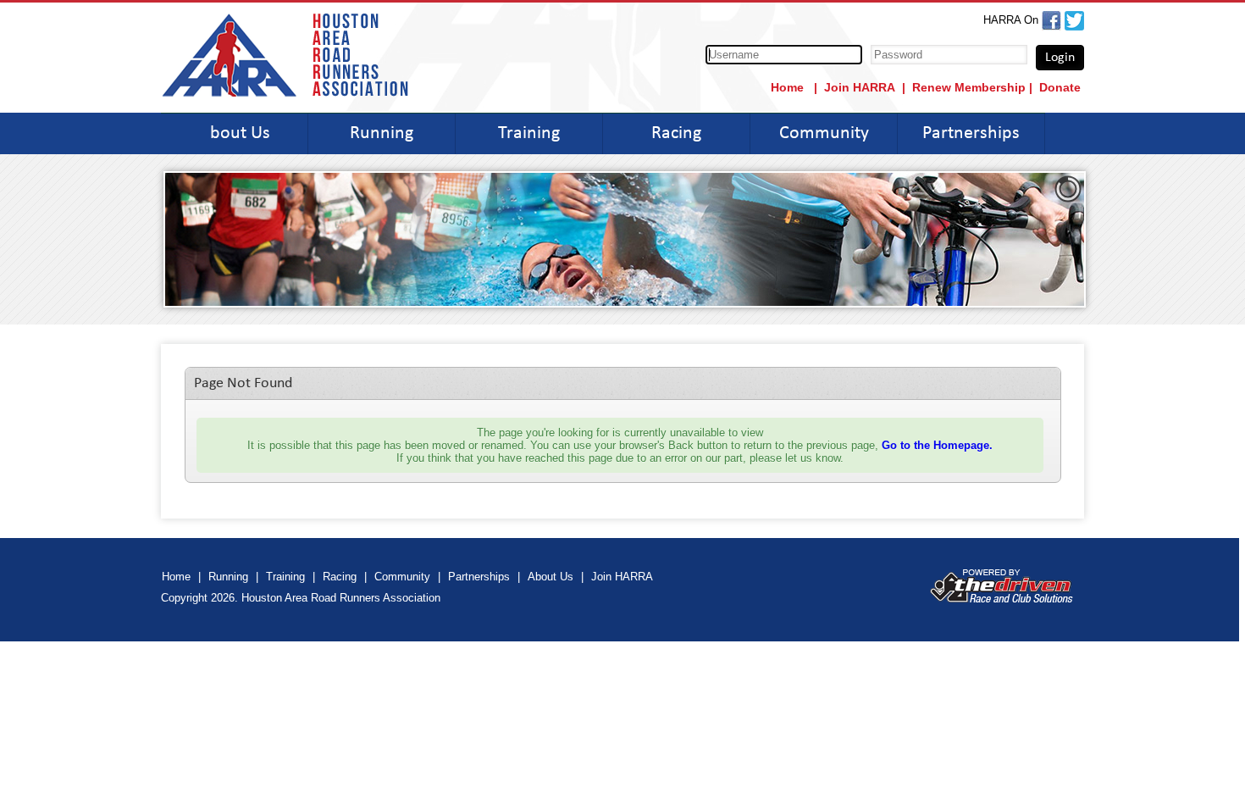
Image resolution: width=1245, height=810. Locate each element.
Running (381, 133)
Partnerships (971, 133)
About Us (234, 133)
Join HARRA (859, 87)
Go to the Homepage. (937, 445)
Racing (676, 133)
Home (789, 87)
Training (529, 133)
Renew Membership (969, 87)
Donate (1060, 87)
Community (824, 133)
